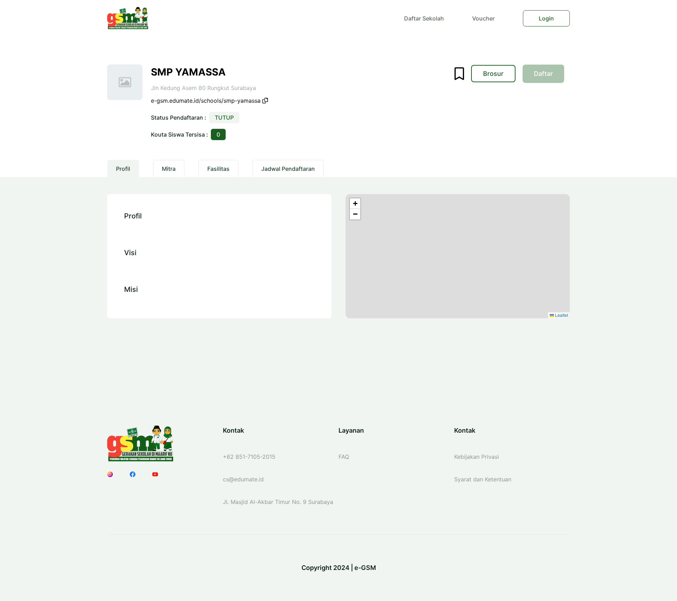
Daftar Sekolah (424, 18)
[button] (355, 203)
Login (546, 18)
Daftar (549, 75)
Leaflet (561, 315)
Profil (123, 168)
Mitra (169, 168)
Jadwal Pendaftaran (288, 168)
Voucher (483, 18)
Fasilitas (218, 168)
